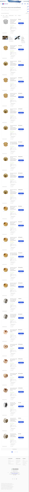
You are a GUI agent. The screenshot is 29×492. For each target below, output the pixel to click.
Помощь (24, 458)
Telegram (12, 479)
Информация (18, 458)
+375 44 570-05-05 (15, 468)
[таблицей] (27, 13)
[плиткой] (25, 13)
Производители (25, 463)
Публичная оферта (18, 464)
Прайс (17, 463)
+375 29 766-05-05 (15, 469)
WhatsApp (16, 479)
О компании (10, 458)
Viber (14, 479)
